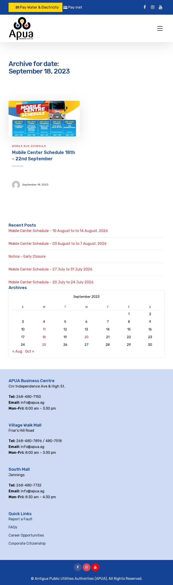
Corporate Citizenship (27, 543)
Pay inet (74, 7)
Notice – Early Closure (27, 256)
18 (44, 337)
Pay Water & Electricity (39, 7)
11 (44, 329)
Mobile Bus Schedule (29, 146)
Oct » (29, 351)
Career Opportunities (26, 535)
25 (44, 345)
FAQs (13, 527)
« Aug (17, 351)
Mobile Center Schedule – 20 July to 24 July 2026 (51, 282)
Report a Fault (20, 519)
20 (86, 337)
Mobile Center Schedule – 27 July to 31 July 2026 (50, 269)
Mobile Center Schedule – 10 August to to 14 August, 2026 (58, 231)
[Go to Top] (163, 574)
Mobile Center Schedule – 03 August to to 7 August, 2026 (58, 243)
